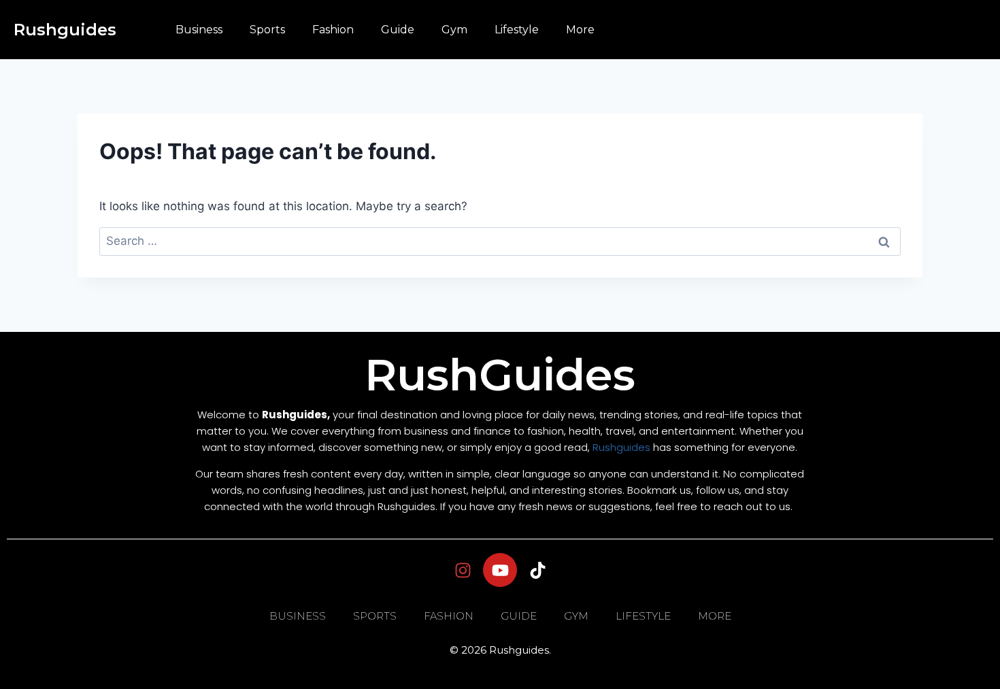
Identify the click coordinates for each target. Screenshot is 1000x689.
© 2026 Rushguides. (500, 649)
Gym (454, 29)
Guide (397, 29)
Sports (267, 29)
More (580, 29)
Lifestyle (517, 29)
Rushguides (65, 29)
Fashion (333, 29)
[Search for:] (500, 241)
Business (199, 29)
